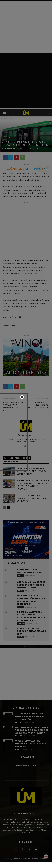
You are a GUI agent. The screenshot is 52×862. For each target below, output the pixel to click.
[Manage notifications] (46, 856)
